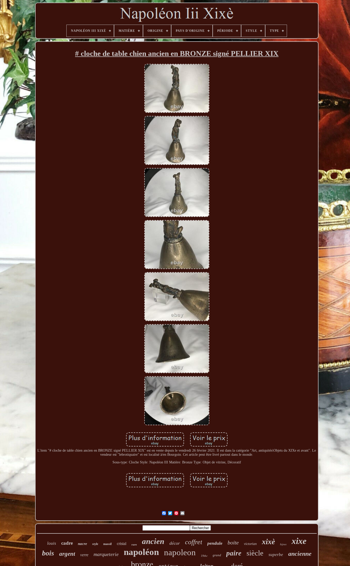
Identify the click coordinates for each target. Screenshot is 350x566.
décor (174, 543)
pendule (214, 543)
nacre (82, 544)
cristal (121, 543)
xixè (268, 541)
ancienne (300, 553)
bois (48, 553)
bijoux (283, 544)
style (95, 544)
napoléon (141, 552)
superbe (276, 554)
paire (233, 553)
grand (217, 555)
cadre (67, 543)
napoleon (180, 552)
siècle (254, 553)
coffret (193, 542)
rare (134, 544)
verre (84, 555)
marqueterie (106, 554)
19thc (204, 555)
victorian (250, 544)
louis (51, 543)
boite (233, 542)
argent (67, 554)
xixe (299, 541)
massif (107, 544)
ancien (153, 541)
